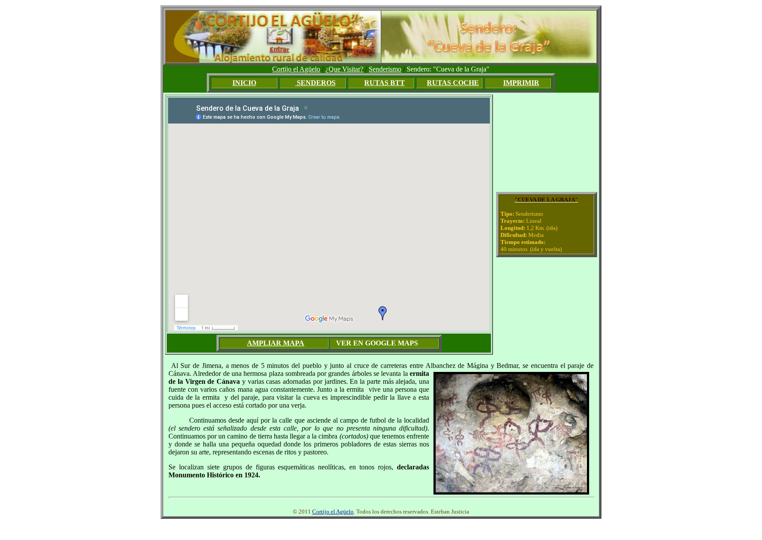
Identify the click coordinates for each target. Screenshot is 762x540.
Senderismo (385, 69)
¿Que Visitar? (344, 69)
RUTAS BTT (384, 82)
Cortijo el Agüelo (296, 69)
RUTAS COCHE (453, 82)
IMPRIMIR (521, 82)
